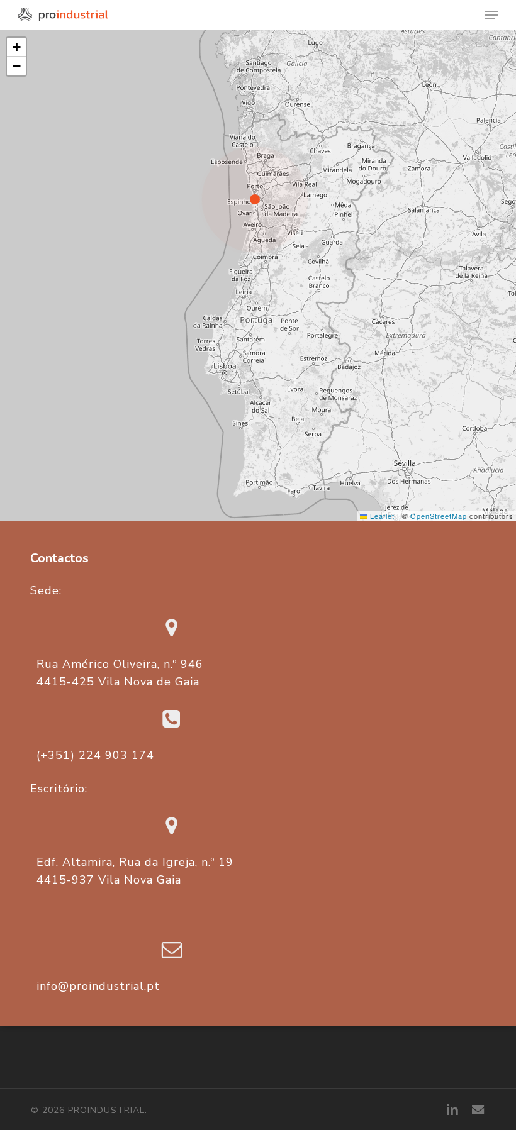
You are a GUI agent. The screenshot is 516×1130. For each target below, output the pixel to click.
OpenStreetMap (438, 516)
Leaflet (381, 516)
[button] (491, 15)
